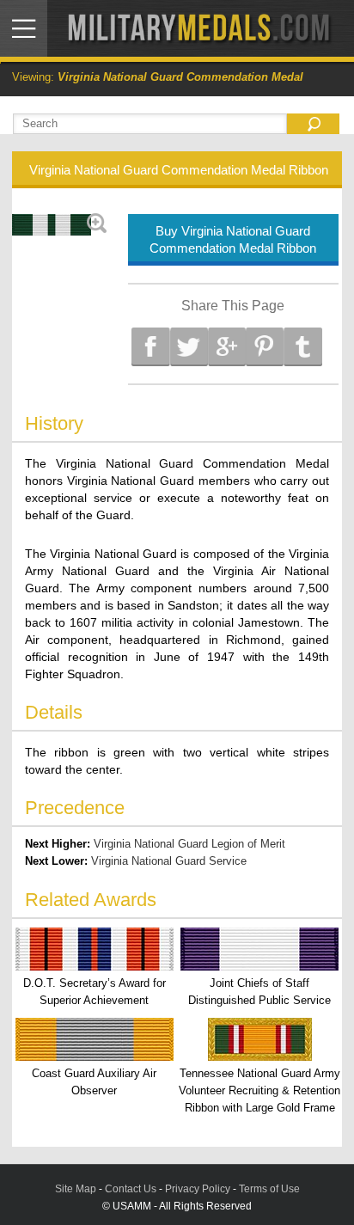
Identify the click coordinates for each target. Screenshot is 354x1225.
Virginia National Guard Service (169, 860)
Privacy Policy (197, 1189)
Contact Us (130, 1189)
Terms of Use (269, 1189)
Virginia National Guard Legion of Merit (189, 843)
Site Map (75, 1189)
